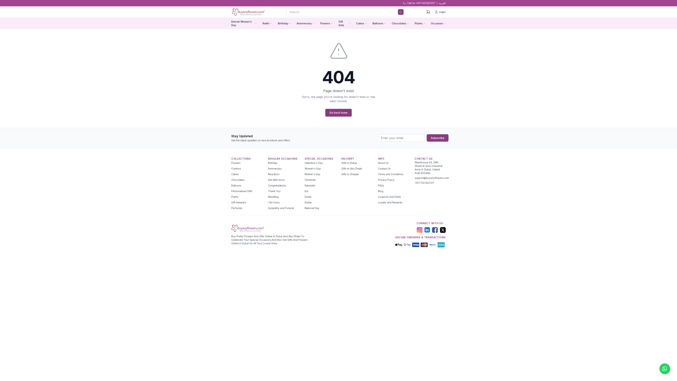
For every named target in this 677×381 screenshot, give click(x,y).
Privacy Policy (386, 179)
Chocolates (238, 179)
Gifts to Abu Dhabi (351, 168)
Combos (236, 168)
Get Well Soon (276, 179)
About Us (383, 162)
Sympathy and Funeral (281, 208)
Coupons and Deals (389, 196)
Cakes (235, 174)
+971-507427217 (424, 182)
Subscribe (437, 138)
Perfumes (236, 208)
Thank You (274, 191)
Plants (234, 196)
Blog (380, 191)
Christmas (310, 179)
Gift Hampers (238, 202)
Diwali (308, 196)
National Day (312, 208)
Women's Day (313, 168)
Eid (306, 191)
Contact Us (384, 168)
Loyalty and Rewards (390, 202)
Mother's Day (312, 174)
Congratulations (277, 185)
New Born (273, 174)
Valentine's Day (314, 162)
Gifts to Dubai (349, 162)
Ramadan (310, 185)
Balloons (236, 185)
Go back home (338, 112)
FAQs (381, 185)
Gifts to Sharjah (350, 174)
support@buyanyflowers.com (432, 177)
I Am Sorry (274, 202)
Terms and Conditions (390, 174)
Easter (308, 202)
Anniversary (275, 168)
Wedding (273, 196)
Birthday (272, 162)
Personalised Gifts (241, 191)
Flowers (235, 162)
